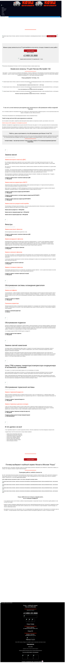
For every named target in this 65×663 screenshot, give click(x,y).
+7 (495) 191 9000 (53, 34)
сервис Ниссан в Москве (21, 477)
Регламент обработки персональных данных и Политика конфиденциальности (30, 650)
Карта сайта (30, 646)
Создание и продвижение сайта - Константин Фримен (32, 661)
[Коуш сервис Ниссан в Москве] (29, 6)
